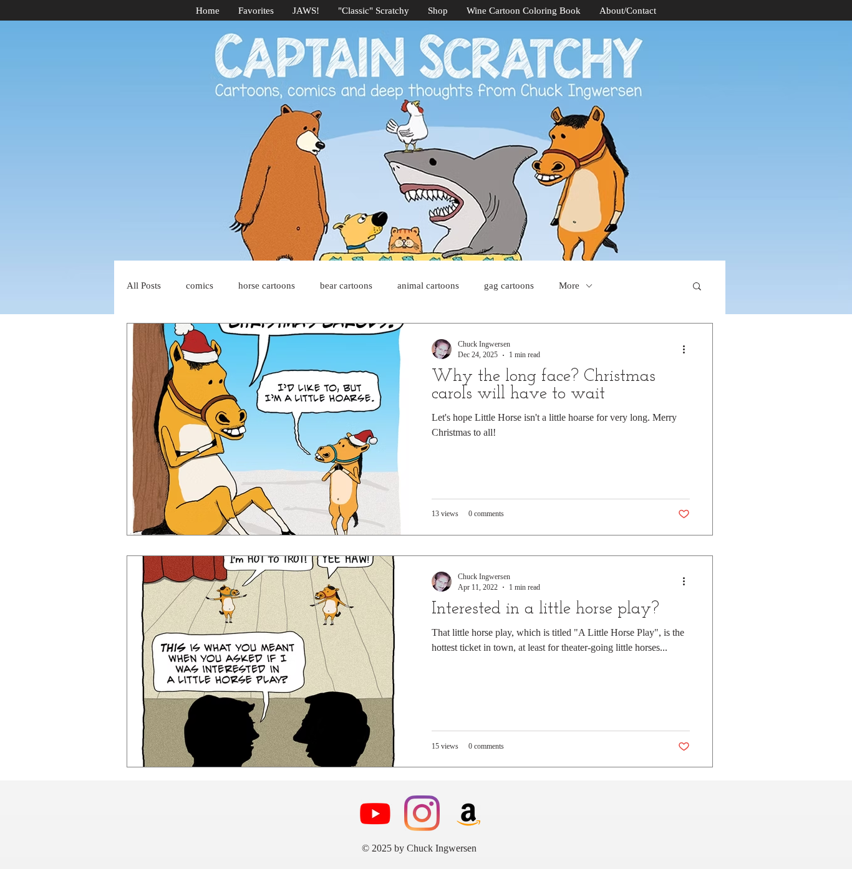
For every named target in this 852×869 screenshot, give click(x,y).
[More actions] (687, 349)
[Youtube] (375, 813)
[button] (697, 287)
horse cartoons (266, 285)
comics (199, 285)
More (569, 285)
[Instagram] (422, 813)
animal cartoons (428, 285)
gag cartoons (509, 285)
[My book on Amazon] (469, 813)
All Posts (144, 285)
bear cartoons (346, 285)
